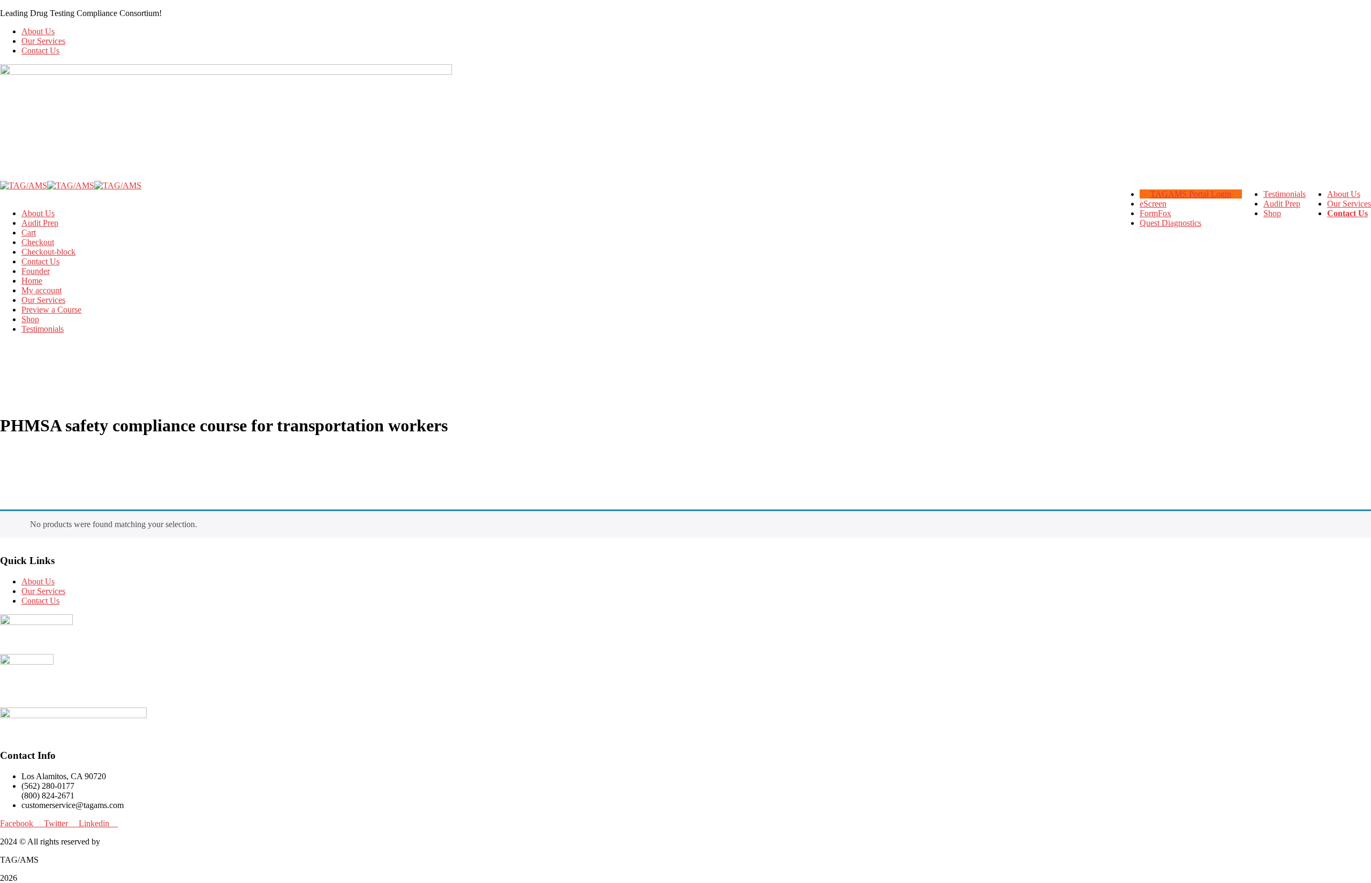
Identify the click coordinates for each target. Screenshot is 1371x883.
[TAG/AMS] (23, 185)
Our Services (43, 40)
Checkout (37, 242)
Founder (35, 271)
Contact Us (40, 50)
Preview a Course (51, 309)
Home (31, 280)
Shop (30, 319)
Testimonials (42, 328)
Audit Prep (39, 222)
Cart (28, 232)
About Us (38, 31)
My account (41, 290)
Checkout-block (48, 251)
